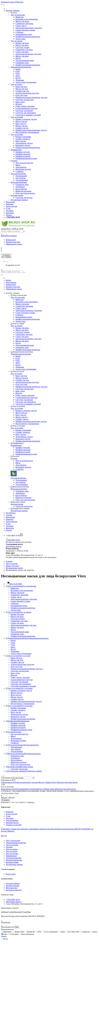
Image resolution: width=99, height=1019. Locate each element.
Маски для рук (21, 126)
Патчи (18, 58)
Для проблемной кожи (24, 60)
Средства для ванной (24, 111)
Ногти (18, 78)
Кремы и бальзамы (23, 137)
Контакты (10, 213)
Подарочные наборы (19, 200)
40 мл (5, 939)
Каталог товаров (12, 10)
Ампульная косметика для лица (28, 54)
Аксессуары (20, 39)
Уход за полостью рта (24, 163)
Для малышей (21, 176)
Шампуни (19, 17)
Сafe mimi (14, 934)
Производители (12, 823)
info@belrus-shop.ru (13, 546)
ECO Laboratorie (51, 932)
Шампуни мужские (23, 191)
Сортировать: (6, 778)
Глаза (17, 71)
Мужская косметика (19, 182)
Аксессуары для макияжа (25, 82)
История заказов (12, 886)
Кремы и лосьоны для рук (26, 119)
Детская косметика (18, 174)
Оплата (9, 215)
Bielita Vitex (20, 932)
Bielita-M (31, 932)
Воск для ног (20, 141)
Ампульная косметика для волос (28, 28)
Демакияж (19, 80)
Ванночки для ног (22, 145)
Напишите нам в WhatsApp (12, 2)
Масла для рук (21, 121)
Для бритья (20, 187)
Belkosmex (7, 932)
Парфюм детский (22, 152)
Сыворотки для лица (24, 50)
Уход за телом (16, 84)
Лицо (17, 76)
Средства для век (22, 47)
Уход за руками (17, 117)
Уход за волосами (18, 15)
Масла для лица (21, 45)
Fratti (63, 932)
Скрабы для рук (21, 128)
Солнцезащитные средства (26, 108)
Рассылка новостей (14, 890)
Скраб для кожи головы (25, 30)
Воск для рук (20, 124)
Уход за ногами (17, 134)
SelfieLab (86, 932)
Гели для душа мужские (25, 193)
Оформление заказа (14, 244)
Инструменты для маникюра (27, 132)
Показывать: (6, 780)
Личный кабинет (13, 883)
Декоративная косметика (21, 67)
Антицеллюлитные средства (27, 93)
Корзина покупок (13, 242)
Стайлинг (19, 32)
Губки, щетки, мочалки (25, 106)
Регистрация (11, 236)
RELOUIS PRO (15, 584)
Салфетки (19, 171)
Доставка (9, 211)
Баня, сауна (20, 102)
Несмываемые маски (14, 568)
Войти (8, 280)
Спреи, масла (20, 26)
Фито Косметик (27, 934)
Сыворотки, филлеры (24, 23)
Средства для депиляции (25, 113)
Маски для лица (22, 56)
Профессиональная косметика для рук (31, 130)
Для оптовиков (12, 820)
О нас (8, 208)
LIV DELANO (74, 932)
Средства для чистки (24, 198)
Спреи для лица (21, 52)
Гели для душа (21, 95)
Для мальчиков (21, 180)
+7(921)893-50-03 (13, 540)
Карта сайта (11, 874)
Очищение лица (22, 63)
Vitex (16, 927)
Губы (17, 74)
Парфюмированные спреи (26, 158)
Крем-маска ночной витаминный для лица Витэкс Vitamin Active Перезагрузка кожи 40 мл (38, 789)
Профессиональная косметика (27, 37)
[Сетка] (4, 776)
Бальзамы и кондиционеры (26, 19)
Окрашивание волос (23, 34)
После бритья (21, 189)
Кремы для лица (22, 43)
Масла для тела (21, 89)
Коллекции (10, 202)
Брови (18, 69)
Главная (9, 561)
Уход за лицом (16, 41)
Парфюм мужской (22, 156)
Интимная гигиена (23, 169)
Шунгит (18, 104)
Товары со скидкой (13, 825)
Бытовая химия (17, 195)
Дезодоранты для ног (24, 143)
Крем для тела (21, 87)
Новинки (9, 204)
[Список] (2, 776)
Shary (95, 932)
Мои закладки (11, 888)
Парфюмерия (16, 150)
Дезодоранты (20, 167)
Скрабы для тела (22, 91)
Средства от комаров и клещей (28, 115)
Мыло (17, 165)
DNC (39, 932)
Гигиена (14, 161)
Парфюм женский (22, 154)
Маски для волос (22, 21)
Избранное (11, 240)
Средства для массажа (24, 100)
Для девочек (20, 178)
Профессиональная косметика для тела (31, 97)
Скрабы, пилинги (22, 139)
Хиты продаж (11, 206)
